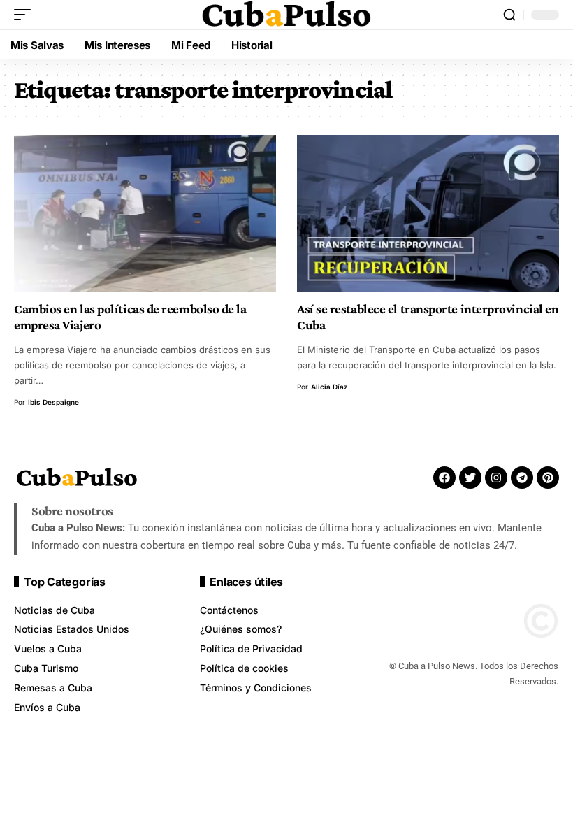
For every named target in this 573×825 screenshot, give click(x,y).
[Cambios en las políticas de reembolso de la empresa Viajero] (145, 213)
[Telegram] (522, 477)
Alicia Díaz (329, 386)
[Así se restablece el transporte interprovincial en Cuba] (428, 213)
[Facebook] (444, 477)
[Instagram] (496, 477)
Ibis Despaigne (53, 402)
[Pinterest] (548, 477)
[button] (26, 14)
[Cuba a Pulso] (286, 14)
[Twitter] (470, 477)
